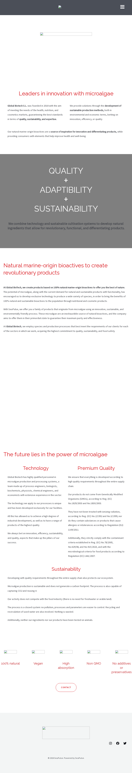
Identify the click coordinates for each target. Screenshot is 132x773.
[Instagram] (110, 743)
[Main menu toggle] (122, 7)
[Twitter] (124, 743)
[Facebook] (117, 743)
